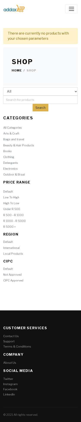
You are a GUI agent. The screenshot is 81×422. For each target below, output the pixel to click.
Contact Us (11, 336)
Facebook (10, 389)
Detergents (10, 162)
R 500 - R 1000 (13, 215)
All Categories (12, 127)
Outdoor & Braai (14, 174)
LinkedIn (9, 394)
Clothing (8, 157)
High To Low (11, 203)
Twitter (8, 379)
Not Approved (12, 274)
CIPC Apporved (13, 280)
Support (8, 341)
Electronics (10, 168)
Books (7, 151)
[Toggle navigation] (71, 9)
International (11, 248)
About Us (9, 362)
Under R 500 (11, 209)
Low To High (11, 197)
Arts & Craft (11, 133)
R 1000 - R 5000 (14, 221)
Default (8, 191)
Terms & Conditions (17, 346)
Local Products (13, 253)
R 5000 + (9, 226)
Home (17, 70)
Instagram (10, 384)
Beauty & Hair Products (18, 145)
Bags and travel (13, 139)
